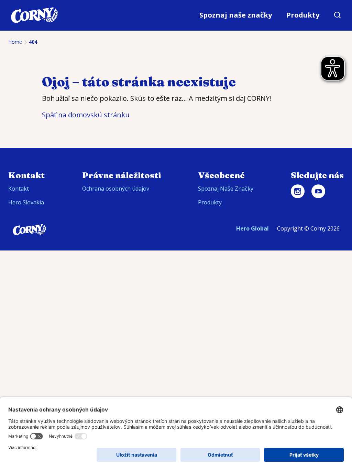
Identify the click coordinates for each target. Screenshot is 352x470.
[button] (337, 15)
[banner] (176, 15)
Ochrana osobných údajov (115, 188)
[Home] (34, 15)
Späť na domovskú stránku (86, 114)
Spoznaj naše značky (235, 15)
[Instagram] (298, 191)
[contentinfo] (176, 199)
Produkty (302, 15)
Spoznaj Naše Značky (225, 188)
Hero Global (252, 228)
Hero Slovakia (26, 202)
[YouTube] (318, 191)
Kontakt (18, 188)
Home (15, 42)
